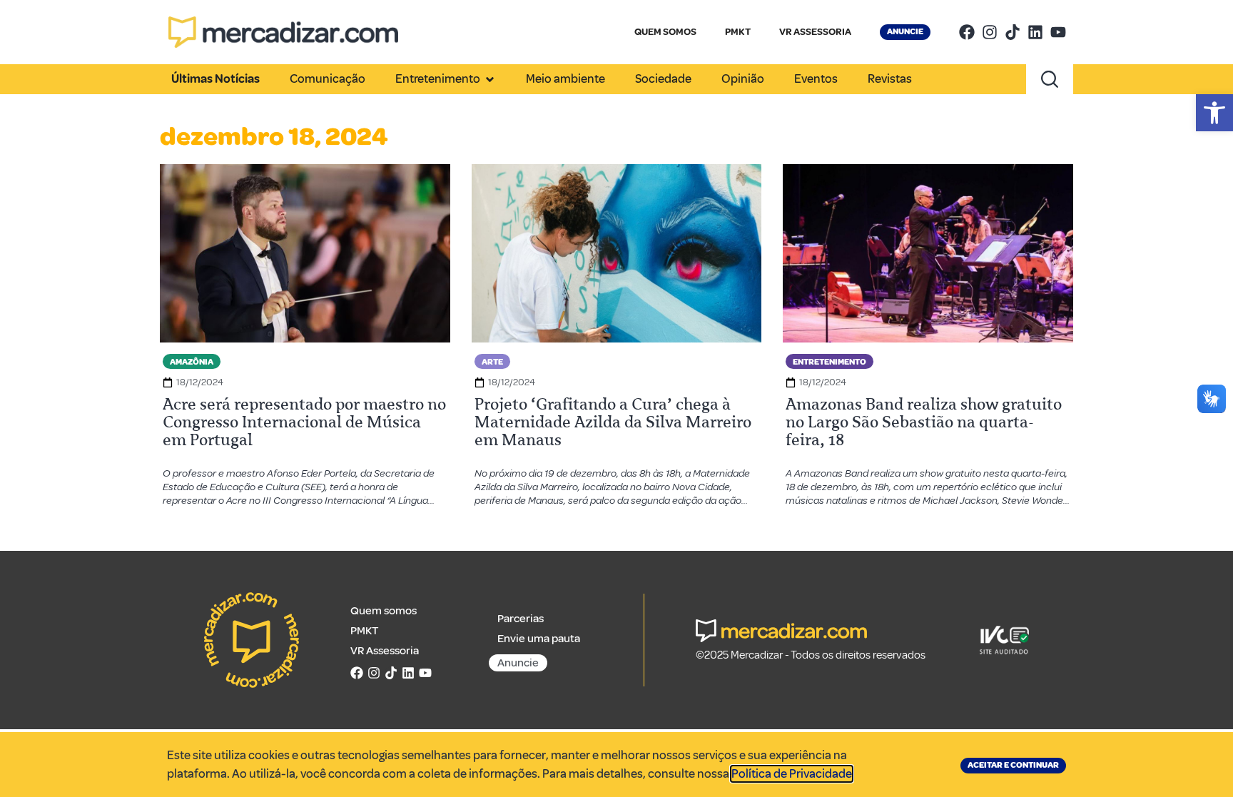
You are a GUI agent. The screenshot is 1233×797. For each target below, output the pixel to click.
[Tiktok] (1012, 32)
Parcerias (520, 618)
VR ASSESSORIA (815, 32)
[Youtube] (1058, 32)
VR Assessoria (384, 651)
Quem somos (383, 611)
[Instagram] (990, 32)
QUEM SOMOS (665, 32)
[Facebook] (967, 32)
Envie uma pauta (538, 638)
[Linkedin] (1035, 32)
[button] (1214, 112)
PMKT (738, 32)
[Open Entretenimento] (490, 79)
